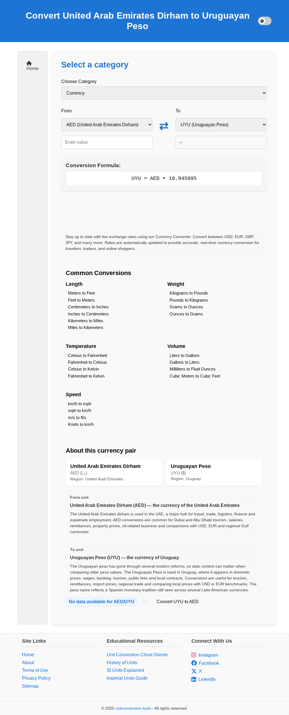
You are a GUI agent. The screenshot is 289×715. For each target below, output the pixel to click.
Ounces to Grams (186, 313)
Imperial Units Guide (127, 678)
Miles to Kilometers (85, 327)
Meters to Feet (81, 293)
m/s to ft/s (77, 417)
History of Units (122, 662)
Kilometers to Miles (85, 320)
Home (33, 68)
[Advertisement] (164, 210)
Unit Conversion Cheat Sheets (137, 654)
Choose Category (79, 81)
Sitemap (30, 686)
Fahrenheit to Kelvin (86, 376)
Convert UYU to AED (178, 601)
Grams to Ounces (186, 306)
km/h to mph (79, 403)
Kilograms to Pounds (189, 293)
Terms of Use (35, 670)
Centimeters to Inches (88, 306)
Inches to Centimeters (88, 313)
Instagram (208, 655)
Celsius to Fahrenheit (87, 355)
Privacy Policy (36, 678)
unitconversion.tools (133, 708)
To (178, 110)
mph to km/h (79, 410)
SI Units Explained (125, 670)
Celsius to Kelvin (83, 369)
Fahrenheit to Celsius (87, 362)
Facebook (209, 663)
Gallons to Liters (185, 362)
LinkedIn (207, 679)
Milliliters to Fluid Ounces (193, 369)
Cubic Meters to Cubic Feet (195, 376)
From (66, 110)
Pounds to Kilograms (189, 300)
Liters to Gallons (185, 355)
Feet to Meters (81, 300)
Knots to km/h (81, 424)
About (28, 662)
